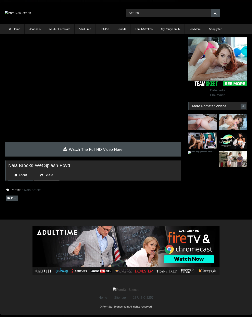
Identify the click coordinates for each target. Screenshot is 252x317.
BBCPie (104, 29)
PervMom (195, 29)
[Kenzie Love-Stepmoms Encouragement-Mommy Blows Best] (233, 159)
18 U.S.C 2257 (143, 297)
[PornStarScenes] (18, 13)
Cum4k (122, 29)
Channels (35, 29)
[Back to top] (239, 305)
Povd (14, 198)
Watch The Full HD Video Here (95, 149)
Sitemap (120, 297)
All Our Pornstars (59, 29)
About (22, 175)
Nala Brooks (32, 190)
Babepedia (217, 90)
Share (48, 175)
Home (16, 29)
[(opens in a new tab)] (202, 141)
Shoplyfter (215, 29)
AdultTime (85, 29)
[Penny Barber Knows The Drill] (233, 141)
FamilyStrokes (144, 29)
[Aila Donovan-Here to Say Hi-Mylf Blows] (233, 122)
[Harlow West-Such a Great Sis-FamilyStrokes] (202, 122)
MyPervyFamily (170, 29)
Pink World (217, 95)
